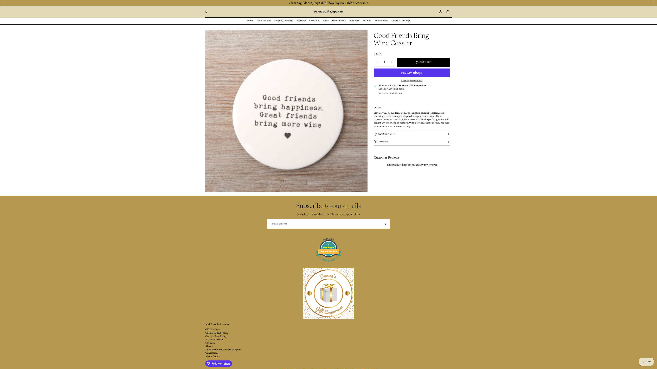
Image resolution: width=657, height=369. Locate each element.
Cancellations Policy (216, 336)
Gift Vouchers (212, 330)
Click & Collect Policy (216, 333)
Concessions (211, 353)
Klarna (209, 346)
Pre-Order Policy (214, 340)
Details (378, 107)
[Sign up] (385, 224)
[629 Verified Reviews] (328, 264)
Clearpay (210, 343)
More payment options (411, 81)
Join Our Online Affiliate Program (223, 350)
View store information (390, 93)
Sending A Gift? (386, 134)
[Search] (206, 12)
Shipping (383, 141)
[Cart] (448, 12)
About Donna (212, 356)
